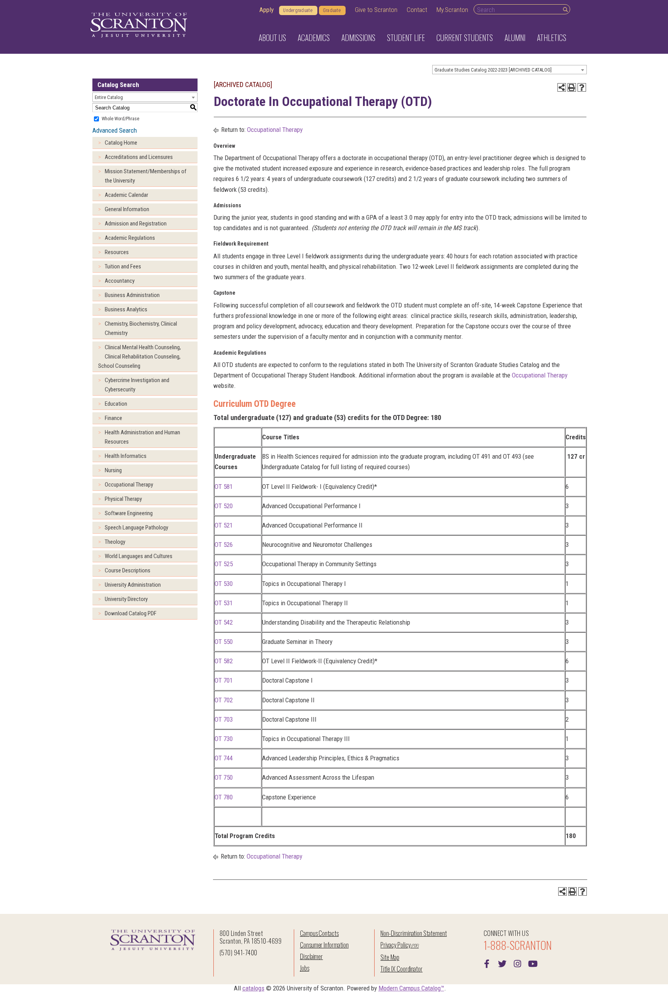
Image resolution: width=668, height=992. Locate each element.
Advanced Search (114, 130)
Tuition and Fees (123, 266)
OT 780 (224, 797)
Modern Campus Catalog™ (411, 988)
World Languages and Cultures (138, 556)
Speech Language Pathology (136, 527)
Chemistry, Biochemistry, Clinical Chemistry (141, 328)
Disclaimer (311, 956)
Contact (417, 10)
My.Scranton (452, 10)
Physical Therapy (123, 498)
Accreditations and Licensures (139, 157)
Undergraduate (297, 10)
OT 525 (224, 564)
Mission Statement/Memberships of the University (145, 176)
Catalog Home (121, 142)
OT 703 (224, 719)
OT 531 (224, 603)
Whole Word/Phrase (120, 118)
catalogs (253, 988)
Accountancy (120, 280)
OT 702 (224, 700)
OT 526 (224, 544)
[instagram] (517, 963)
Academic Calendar (126, 194)
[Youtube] (533, 963)
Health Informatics (126, 455)
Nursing (113, 470)
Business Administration (132, 295)
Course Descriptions (127, 570)
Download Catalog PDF (131, 613)
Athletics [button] (551, 37)
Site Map (389, 957)
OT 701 (224, 680)
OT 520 (224, 506)
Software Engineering (129, 513)
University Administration (133, 584)
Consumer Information (324, 944)
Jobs (304, 968)
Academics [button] (314, 37)
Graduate (332, 10)
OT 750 (224, 777)
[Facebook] (486, 963)
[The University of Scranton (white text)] (138, 25)
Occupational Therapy (129, 484)
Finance (113, 418)
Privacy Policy (395, 944)
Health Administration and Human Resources (142, 437)
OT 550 (224, 641)
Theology (115, 541)
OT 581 (224, 486)
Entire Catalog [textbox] (109, 97)
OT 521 (224, 525)
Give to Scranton (376, 10)
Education (116, 403)
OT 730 (224, 739)
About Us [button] (272, 37)
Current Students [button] (464, 37)
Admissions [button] (358, 37)
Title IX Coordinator (401, 968)
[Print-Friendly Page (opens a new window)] (571, 87)
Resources (117, 252)
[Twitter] (502, 963)
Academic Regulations (130, 237)
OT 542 (224, 622)
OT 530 (224, 583)
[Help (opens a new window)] (582, 87)
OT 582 (224, 661)
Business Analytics (126, 309)
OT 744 (224, 758)
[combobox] (509, 69)
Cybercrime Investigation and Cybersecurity (137, 385)
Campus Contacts (319, 933)
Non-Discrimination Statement (413, 933)
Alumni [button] (514, 37)
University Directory (126, 599)
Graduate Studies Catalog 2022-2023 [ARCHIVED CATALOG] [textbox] (493, 70)
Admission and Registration (136, 223)
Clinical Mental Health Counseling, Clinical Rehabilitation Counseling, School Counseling (139, 356)
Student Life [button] (406, 37)
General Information (127, 209)
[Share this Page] (561, 87)
